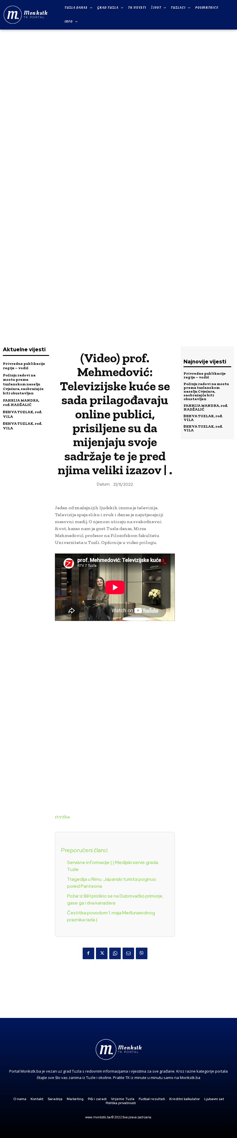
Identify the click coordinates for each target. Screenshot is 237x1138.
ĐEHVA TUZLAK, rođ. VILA (203, 418)
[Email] (128, 953)
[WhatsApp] (115, 953)
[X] (102, 953)
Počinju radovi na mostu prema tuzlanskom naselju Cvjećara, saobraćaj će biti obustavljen (23, 384)
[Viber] (141, 953)
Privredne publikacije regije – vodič (24, 365)
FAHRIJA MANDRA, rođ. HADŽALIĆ (21, 402)
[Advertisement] (118, 119)
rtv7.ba (62, 816)
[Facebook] (88, 953)
